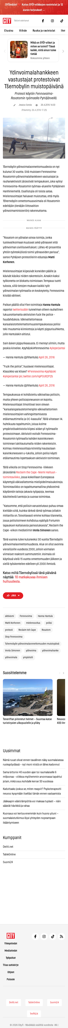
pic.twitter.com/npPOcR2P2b (36, 376)
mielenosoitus (33, 623)
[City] (11, 936)
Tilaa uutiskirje (10, 965)
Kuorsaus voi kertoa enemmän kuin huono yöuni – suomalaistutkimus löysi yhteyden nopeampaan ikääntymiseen (30, 818)
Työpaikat (11, 958)
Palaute (11, 979)
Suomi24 (8, 862)
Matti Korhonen (12, 623)
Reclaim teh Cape (27, 630)
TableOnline (9, 854)
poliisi (49, 623)
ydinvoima (31, 650)
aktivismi (9, 616)
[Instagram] (52, 21)
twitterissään (20, 309)
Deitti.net (8, 846)
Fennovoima (26, 616)
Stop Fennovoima (13, 637)
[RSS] (61, 936)
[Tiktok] (62, 21)
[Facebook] (43, 21)
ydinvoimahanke (50, 650)
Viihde (23, 30)
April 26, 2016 (47, 357)
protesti (9, 630)
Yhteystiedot (10, 943)
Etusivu (8, 30)
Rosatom (46, 630)
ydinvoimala (11, 657)
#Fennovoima (36, 371)
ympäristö (28, 657)
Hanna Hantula (45, 616)
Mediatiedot (11, 950)
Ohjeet (10, 972)
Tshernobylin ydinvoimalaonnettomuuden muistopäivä (32, 644)
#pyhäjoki (50, 371)
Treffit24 (34, 1014)
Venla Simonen (12, 650)
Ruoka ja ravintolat (44, 30)
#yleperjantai (57, 348)
